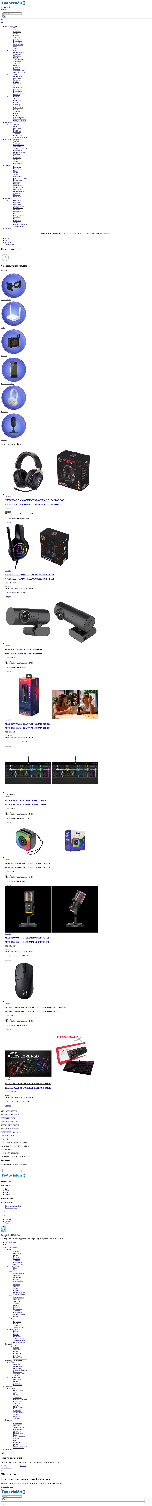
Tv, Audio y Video (11, 26)
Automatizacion (18, 117)
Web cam (16, 184)
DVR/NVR (17, 132)
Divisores (16, 35)
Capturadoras (17, 87)
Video (15, 74)
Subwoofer (16, 111)
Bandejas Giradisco (19, 121)
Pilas (14, 219)
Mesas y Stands (18, 45)
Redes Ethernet (18, 169)
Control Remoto (18, 43)
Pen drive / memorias (20, 178)
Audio (15, 50)
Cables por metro (18, 187)
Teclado (15, 174)
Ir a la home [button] (5, 270)
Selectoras (16, 37)
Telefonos (16, 154)
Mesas (15, 46)
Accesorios (16, 39)
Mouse (15, 172)
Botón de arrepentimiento (13, 1206)
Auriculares (17, 61)
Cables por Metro (19, 71)
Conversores (17, 65)
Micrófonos (17, 56)
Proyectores (17, 100)
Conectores (17, 32)
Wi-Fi (15, 171)
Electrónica (8, 198)
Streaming (8, 1450)
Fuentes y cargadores (20, 224)
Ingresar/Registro (10, 1242)
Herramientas (17, 41)
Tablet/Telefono (18, 106)
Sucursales (8, 1221)
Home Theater (18, 108)
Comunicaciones (18, 156)
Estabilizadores (18, 208)
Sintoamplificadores (19, 119)
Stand (15, 48)
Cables (15, 33)
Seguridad (8, 122)
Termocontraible (18, 206)
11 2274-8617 (14, 1142)
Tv (14, 98)
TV (14, 28)
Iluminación (17, 221)
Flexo (15, 213)
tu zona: (3, 9)
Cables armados (18, 191)
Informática (8, 165)
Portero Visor (17, 135)
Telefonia (16, 141)
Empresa (8, 1219)
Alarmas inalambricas (20, 137)
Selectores (16, 182)
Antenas (16, 30)
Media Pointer (17, 185)
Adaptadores (17, 176)
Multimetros (17, 210)
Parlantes (16, 58)
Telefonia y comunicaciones (14, 139)
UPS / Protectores (19, 215)
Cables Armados (18, 52)
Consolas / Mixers (19, 72)
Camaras (16, 126)
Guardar (23, 1466)
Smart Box (16, 85)
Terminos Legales (11, 1208)
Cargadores (17, 147)
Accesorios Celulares (20, 148)
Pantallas (16, 113)
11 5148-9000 (14, 1153)
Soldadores (16, 217)
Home (7, 238)
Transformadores (18, 226)
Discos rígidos (18, 180)
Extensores (16, 69)
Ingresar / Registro (7, 1487)
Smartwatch (17, 197)
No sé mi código (6, 1468)
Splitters (16, 82)
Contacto (8, 1223)
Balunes (16, 130)
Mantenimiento (18, 211)
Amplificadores (18, 59)
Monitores (16, 195)
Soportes (16, 96)
